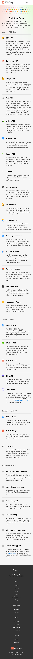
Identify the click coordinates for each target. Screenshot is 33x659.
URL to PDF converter (22, 401)
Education (16, 612)
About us (16, 588)
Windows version (16, 597)
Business (16, 609)
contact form (12, 553)
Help (16, 639)
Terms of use (16, 624)
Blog (16, 600)
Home (16, 585)
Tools (16, 591)
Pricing (16, 594)
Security (16, 621)
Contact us (17, 642)
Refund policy (16, 630)
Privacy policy (16, 627)
